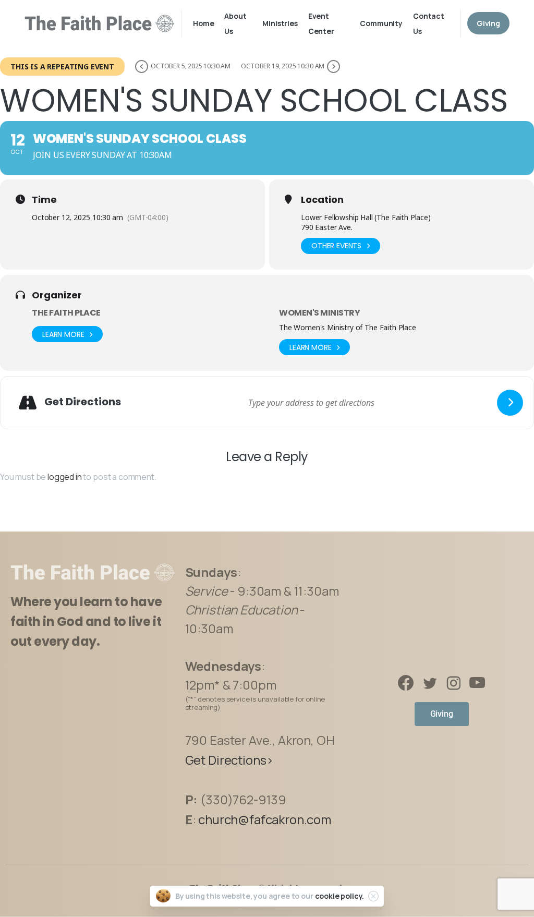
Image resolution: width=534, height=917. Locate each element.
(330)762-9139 (243, 799)
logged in (64, 476)
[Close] (373, 896)
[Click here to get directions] (510, 403)
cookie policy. (340, 896)
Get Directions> (229, 759)
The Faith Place (66, 313)
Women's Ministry (319, 313)
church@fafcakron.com (264, 819)
